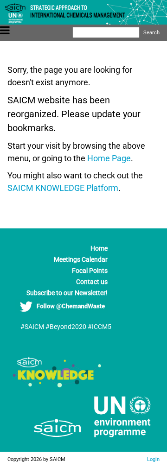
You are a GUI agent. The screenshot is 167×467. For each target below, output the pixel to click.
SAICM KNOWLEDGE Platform (62, 188)
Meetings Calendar (81, 259)
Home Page (109, 158)
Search (151, 32)
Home (99, 248)
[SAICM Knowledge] (57, 385)
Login (153, 459)
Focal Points (90, 270)
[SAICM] (46, 439)
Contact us (92, 281)
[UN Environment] (118, 439)
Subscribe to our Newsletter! (67, 293)
